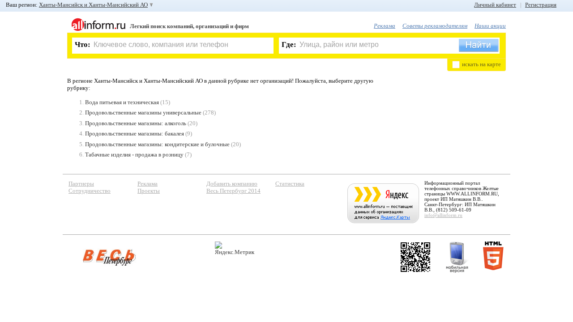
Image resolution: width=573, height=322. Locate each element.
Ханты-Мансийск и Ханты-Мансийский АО (93, 4)
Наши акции (490, 25)
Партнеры (81, 183)
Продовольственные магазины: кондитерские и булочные (157, 144)
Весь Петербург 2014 (233, 190)
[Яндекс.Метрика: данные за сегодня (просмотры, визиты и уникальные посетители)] (234, 248)
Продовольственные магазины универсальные (143, 112)
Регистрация (540, 4)
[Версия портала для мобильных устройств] (457, 257)
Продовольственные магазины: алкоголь (135, 123)
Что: (82, 44)
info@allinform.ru (443, 215)
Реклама (384, 25)
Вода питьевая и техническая (122, 102)
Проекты (148, 190)
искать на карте (481, 64)
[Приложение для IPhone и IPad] (415, 257)
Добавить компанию (231, 183)
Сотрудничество (89, 190)
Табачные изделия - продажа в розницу (134, 154)
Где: (289, 44)
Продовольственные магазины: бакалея (134, 133)
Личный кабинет (495, 4)
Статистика (289, 183)
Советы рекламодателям (434, 25)
